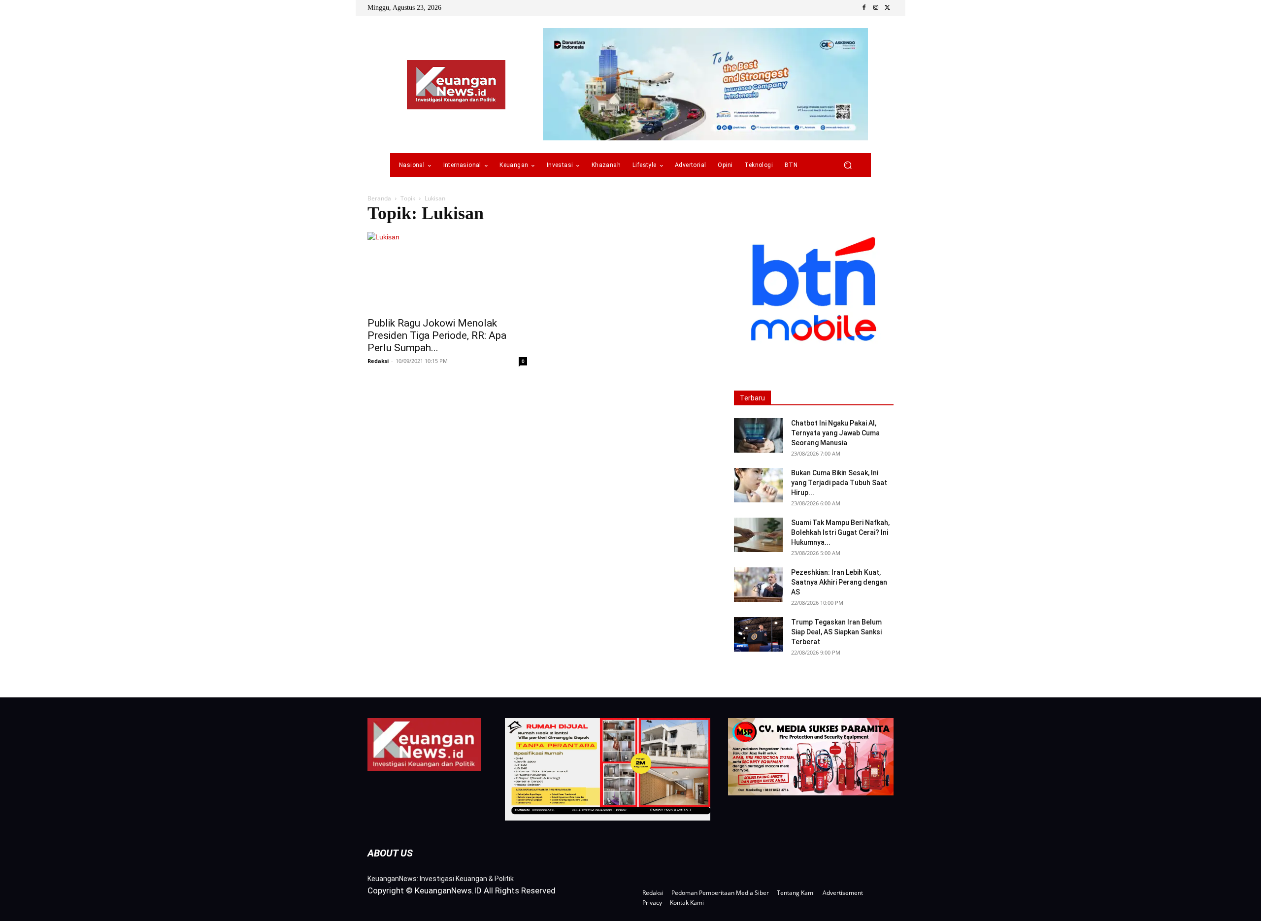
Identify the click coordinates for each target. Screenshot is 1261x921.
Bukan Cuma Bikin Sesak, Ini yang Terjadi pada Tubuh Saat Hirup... (839, 482)
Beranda (379, 198)
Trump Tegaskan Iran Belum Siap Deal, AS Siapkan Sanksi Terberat (836, 632)
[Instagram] (876, 8)
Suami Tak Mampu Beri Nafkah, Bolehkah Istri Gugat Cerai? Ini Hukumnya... (840, 532)
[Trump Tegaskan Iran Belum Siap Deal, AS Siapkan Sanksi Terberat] (758, 634)
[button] (847, 165)
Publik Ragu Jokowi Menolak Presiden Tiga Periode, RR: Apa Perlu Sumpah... (436, 335)
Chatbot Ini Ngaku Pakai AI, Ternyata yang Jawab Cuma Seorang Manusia (835, 433)
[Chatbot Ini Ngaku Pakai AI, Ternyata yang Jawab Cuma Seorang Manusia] (758, 435)
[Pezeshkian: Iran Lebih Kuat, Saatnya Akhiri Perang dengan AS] (758, 584)
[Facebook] (864, 8)
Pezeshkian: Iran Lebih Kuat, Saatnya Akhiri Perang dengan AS (839, 582)
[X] (888, 8)
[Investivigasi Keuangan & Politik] (456, 84)
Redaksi (378, 360)
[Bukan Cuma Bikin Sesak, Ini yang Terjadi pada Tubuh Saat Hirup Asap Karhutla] (758, 485)
